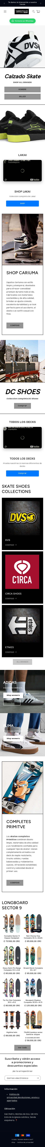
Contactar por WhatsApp (24, 21)
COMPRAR (15, 325)
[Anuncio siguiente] (40, 3)
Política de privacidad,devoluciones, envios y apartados (23, 1098)
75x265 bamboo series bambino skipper (33, 1033)
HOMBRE (23, 90)
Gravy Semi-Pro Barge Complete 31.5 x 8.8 (12, 969)
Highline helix (11, 1032)
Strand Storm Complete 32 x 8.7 (33, 969)
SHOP (22, 203)
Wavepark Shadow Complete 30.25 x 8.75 (33, 1001)
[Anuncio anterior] (4, 3)
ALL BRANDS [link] (22, 662)
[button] (5, 11)
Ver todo (22, 1048)
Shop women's (13, 695)
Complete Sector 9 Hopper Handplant (12, 937)
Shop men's (12, 702)
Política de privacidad (25, 1142)
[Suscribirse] (38, 1078)
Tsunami (20, 1139)
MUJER (22, 97)
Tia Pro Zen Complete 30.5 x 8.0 (12, 1001)
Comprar (22, 406)
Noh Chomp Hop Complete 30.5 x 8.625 (33, 937)
